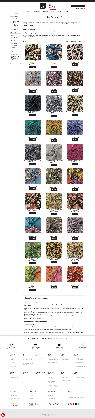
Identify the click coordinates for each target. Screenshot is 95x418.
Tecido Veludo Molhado (66, 380)
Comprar (33, 67)
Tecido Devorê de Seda (53, 385)
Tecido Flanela (13, 359)
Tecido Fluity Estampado (79, 359)
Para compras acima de (12, 348)
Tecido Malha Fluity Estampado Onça (75, 87)
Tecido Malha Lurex (14, 22)
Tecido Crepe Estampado (53, 359)
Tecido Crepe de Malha (15, 18)
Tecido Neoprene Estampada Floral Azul (32, 184)
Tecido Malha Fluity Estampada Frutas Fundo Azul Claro (75, 259)
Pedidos (31, 394)
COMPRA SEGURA (83, 347)
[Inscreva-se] (66, 338)
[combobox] (17, 6)
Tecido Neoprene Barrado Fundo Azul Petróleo (33, 234)
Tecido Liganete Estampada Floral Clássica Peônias (33, 88)
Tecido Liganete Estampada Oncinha (54, 258)
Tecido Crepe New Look (53, 362)
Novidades (51, 394)
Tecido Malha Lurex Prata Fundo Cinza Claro (54, 161)
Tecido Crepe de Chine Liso (54, 383)
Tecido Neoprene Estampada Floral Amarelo (54, 210)
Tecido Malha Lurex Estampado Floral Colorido (54, 136)
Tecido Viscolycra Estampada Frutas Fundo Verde (32, 259)
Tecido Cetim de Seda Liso (53, 378)
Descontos (31, 395)
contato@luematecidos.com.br (74, 395)
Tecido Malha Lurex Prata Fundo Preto (33, 160)
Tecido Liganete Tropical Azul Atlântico (54, 60)
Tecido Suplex (13, 26)
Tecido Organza (26, 374)
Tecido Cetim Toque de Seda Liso (28, 362)
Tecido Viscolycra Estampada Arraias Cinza (75, 234)
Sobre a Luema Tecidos (15, 398)
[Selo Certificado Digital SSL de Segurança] (31, 404)
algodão (49, 26)
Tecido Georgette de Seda (53, 386)
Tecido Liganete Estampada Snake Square (54, 234)
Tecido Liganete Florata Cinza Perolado (75, 60)
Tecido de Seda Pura (52, 374)
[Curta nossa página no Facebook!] (68, 403)
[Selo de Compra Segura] (37, 404)
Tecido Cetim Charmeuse (27, 359)
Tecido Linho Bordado (65, 358)
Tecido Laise (13, 363)
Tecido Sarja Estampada (15, 365)
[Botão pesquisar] (24, 6)
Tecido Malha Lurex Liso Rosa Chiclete (75, 160)
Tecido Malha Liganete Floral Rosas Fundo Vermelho (75, 283)
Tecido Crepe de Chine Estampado (53, 382)
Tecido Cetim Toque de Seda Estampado (28, 364)
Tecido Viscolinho (78, 376)
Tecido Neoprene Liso (14, 25)
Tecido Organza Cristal (27, 376)
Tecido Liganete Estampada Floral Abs (75, 111)
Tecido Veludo (64, 374)
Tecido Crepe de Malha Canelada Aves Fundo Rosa (54, 283)
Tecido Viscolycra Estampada (16, 28)
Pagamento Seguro (52, 396)
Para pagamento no (59, 348)
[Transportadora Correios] (51, 403)
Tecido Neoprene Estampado (16, 24)
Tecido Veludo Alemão (65, 377)
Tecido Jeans (13, 362)
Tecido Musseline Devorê (15, 377)
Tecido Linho (64, 356)
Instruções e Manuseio (53, 398)
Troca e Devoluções (14, 396)
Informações (32, 396)
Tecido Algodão (13, 356)
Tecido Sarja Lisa (13, 366)
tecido (28, 22)
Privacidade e (83, 348)
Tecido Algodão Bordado (15, 358)
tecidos (72, 22)
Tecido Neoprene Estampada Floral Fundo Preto (75, 210)
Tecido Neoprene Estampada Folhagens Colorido (75, 185)
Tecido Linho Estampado (66, 359)
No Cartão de (35, 348)
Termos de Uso (13, 394)
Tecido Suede (64, 376)
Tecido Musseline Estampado (16, 376)
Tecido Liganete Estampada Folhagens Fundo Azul (54, 112)
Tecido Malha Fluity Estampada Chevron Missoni (54, 88)
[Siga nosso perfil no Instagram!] (71, 403)
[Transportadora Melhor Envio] (57, 403)
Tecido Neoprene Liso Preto (32, 111)
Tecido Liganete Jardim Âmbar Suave (32, 60)
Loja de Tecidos (50, 414)
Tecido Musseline (13, 374)
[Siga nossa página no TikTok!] (76, 403)
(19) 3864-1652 (71, 394)
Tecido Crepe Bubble (52, 358)
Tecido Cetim (25, 356)
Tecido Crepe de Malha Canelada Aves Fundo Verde (33, 283)
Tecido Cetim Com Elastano (28, 358)
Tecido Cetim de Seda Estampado (53, 377)
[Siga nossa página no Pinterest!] (73, 403)
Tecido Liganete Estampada (15, 21)
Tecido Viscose (77, 374)
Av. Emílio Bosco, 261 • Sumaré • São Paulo (76, 397)
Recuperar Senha (33, 398)
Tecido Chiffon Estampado (40, 358)
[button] (66, 11)
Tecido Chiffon (38, 356)
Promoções (51, 395)
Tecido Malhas (14, 16)
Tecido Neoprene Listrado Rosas (32, 209)
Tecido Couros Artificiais (40, 374)
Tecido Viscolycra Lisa (14, 29)
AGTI (49, 415)
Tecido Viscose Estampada (79, 377)
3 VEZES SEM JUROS (35, 347)
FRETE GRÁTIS (12, 347)
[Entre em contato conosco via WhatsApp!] (78, 403)
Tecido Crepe (51, 356)
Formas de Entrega (14, 395)
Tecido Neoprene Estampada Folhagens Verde (54, 185)
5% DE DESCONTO (59, 347)
